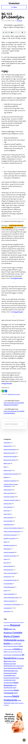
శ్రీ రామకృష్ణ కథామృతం (16, 278)
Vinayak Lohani (14, 703)
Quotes (6, 559)
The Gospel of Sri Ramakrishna (12, 604)
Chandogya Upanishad (10, 480)
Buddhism (6, 477)
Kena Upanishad (8, 521)
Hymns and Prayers (9, 493)
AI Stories (22, 622)
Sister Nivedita (7, 655)
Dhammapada (7, 489)
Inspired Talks (7, 503)
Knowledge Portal (8, 524)
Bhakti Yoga (7, 463)
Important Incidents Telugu (11, 500)
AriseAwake (7, 442)
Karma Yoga (7, 514)
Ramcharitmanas (8, 569)
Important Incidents (9, 496)
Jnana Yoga (7, 510)
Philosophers (7, 549)
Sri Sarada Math (8, 583)
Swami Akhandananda (10, 668)
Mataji (11, 646)
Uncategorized (8, 608)
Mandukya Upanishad (9, 538)
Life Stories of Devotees (10, 535)
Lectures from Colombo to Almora (13, 528)
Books (5, 467)
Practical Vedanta (7, 649)
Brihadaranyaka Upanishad (11, 474)
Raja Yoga (6, 562)
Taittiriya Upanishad (9, 601)
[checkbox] (24, 740)
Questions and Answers (10, 556)
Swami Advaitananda (18, 666)
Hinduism (12, 643)
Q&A (12, 649)
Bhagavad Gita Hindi (9, 453)
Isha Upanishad (8, 507)
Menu (15, 7)
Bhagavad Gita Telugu (14, 394)
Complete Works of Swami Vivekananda (13, 636)
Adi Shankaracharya (15, 622)
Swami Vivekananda (9, 594)
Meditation (15, 646)
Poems (21, 646)
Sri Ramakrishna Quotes (10, 580)
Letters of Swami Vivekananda (12, 531)
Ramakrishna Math (10, 651)
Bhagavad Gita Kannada (10, 456)
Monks (5, 542)
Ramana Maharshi (8, 566)
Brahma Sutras (8, 470)
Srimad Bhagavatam (9, 587)
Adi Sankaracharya (7, 622)
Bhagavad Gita (7, 446)
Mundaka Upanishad (9, 545)
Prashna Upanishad (9, 552)
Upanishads (7, 611)
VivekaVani (14, 3)
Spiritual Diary (7, 576)
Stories (5, 590)
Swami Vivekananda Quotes (11, 597)
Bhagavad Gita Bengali (10, 449)
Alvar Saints (7, 625)
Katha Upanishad (8, 517)
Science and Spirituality (10, 573)
